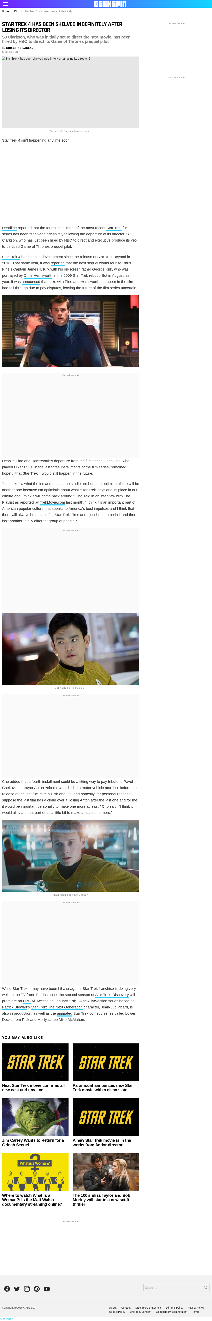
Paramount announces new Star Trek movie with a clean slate (103, 1087)
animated (64, 1013)
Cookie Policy (117, 1311)
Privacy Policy (196, 1307)
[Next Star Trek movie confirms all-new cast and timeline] (35, 1062)
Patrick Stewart (14, 1007)
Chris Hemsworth (38, 275)
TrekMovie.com (52, 502)
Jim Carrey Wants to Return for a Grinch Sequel (33, 1142)
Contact (126, 1307)
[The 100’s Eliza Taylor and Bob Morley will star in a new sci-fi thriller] (106, 1172)
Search (206, 1288)
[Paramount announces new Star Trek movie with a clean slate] (106, 1062)
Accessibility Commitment (171, 1311)
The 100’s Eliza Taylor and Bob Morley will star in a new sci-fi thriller (101, 1200)
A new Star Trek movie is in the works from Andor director (102, 1142)
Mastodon (6, 1319)
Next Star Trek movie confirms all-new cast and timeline (34, 1087)
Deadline (9, 228)
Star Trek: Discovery (112, 995)
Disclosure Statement (148, 1307)
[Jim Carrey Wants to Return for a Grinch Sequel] (35, 1117)
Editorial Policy (174, 1307)
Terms (195, 1311)
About (113, 1307)
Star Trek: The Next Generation (57, 1007)
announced (31, 282)
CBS (27, 1001)
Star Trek (114, 228)
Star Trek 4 (11, 257)
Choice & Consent (140, 1311)
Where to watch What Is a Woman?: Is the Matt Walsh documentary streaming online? (32, 1200)
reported (58, 263)
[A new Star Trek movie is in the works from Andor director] (106, 1117)
